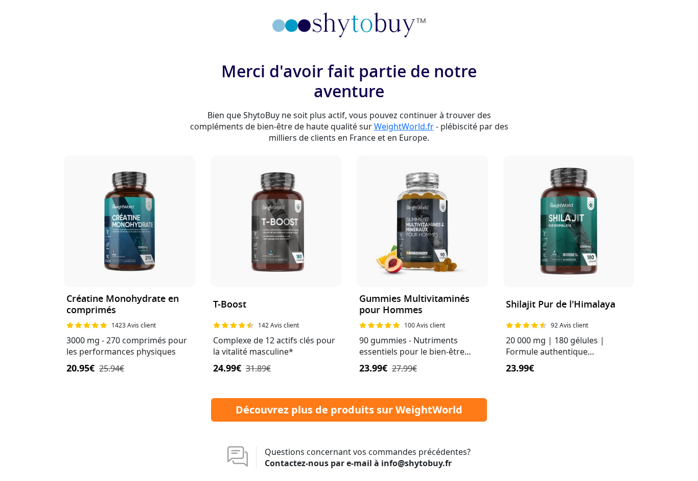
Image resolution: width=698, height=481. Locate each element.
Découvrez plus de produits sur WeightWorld (349, 410)
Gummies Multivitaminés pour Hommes (414, 305)
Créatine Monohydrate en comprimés (122, 305)
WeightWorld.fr (404, 126)
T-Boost (229, 304)
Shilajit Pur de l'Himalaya (560, 304)
